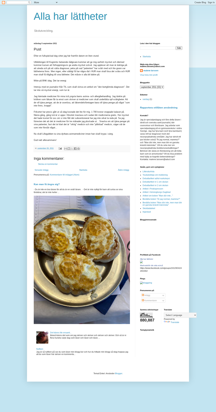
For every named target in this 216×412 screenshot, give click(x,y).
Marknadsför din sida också (151, 265)
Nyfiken (39, 349)
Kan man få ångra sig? (47, 184)
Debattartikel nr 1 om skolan (155, 182)
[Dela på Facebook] (75, 148)
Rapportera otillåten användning (159, 107)
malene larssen (150, 70)
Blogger (118, 373)
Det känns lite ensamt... (60, 332)
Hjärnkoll (147, 212)
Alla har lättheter (70, 16)
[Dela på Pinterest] (78, 148)
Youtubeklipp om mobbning (155, 175)
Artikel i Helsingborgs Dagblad (157, 192)
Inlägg (147, 295)
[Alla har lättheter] (141, 262)
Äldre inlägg (123, 170)
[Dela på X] (72, 148)
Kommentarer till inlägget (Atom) (64, 175)
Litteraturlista (148, 171)
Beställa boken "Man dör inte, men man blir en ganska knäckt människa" (162, 203)
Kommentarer (150, 300)
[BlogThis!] (69, 148)
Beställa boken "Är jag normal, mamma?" (161, 199)
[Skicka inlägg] (60, 148)
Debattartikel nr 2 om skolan (155, 185)
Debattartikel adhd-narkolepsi (156, 178)
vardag (146, 99)
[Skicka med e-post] (65, 148)
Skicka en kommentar (48, 164)
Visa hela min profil (149, 75)
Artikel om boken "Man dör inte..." (158, 196)
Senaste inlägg (41, 170)
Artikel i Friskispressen (153, 189)
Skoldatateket (149, 208)
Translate (175, 322)
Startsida (83, 170)
